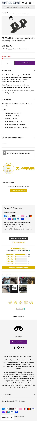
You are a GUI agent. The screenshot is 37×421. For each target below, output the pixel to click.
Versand (10, 48)
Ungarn (7, 380)
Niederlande (17, 383)
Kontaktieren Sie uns (18, 342)
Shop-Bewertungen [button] (18, 242)
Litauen (28, 380)
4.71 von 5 (23, 248)
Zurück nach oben (18, 316)
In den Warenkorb (25, 63)
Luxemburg (8, 383)
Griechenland (29, 378)
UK (11, 387)
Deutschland (21, 378)
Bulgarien (6, 376)
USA (25, 387)
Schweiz (31, 385)
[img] (18, 249)
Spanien (18, 385)
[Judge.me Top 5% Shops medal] (31, 302)
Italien (17, 380)
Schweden (24, 385)
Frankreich (12, 378)
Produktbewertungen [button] (18, 238)
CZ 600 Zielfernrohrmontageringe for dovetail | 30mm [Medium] (17, 13)
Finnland (5, 378)
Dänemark (25, 376)
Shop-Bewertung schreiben (18, 267)
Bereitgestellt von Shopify (18, 416)
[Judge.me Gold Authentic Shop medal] (15, 302)
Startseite (4, 12)
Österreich (24, 374)
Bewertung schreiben (19, 190)
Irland (12, 380)
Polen (30, 383)
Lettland (23, 380)
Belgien (31, 374)
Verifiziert (19, 309)
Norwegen (24, 383)
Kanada (12, 376)
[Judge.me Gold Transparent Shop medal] (20, 302)
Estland (31, 376)
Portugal (5, 385)
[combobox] (18, 7)
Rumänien (11, 385)
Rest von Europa (18, 387)
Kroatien (18, 376)
